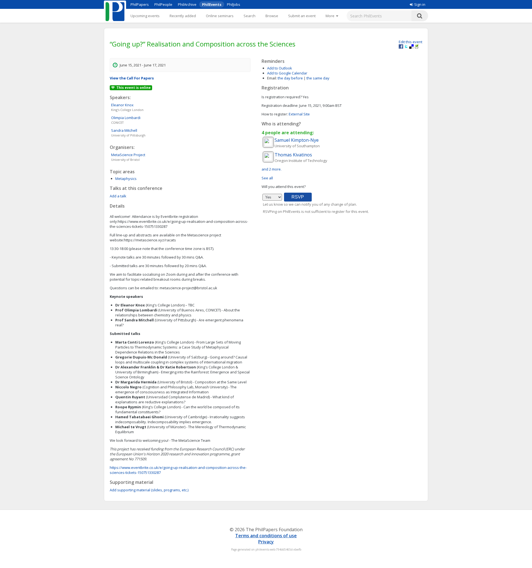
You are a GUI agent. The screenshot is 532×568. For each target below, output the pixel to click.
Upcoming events (145, 15)
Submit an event (302, 15)
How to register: (275, 114)
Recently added (183, 15)
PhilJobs (233, 4)
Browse (271, 15)
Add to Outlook (279, 68)
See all (267, 177)
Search (249, 15)
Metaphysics (126, 178)
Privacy (266, 542)
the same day (317, 78)
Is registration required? (282, 96)
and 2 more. (272, 169)
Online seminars (220, 15)
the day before (290, 78)
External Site (299, 114)
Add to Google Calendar (287, 73)
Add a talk (118, 195)
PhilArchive (187, 4)
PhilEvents (211, 4)
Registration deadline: (280, 105)
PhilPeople (163, 4)
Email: (272, 78)
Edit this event (410, 41)
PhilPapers (140, 4)
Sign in (419, 4)
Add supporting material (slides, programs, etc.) (149, 489)
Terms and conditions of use (266, 536)
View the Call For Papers (132, 78)
